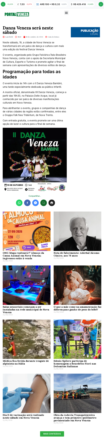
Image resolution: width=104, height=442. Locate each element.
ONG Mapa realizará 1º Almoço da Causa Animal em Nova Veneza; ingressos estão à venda (23, 255)
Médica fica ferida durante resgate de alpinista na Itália (26, 362)
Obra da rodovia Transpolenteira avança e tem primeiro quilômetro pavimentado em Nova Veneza (75, 417)
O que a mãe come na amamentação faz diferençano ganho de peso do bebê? (77, 308)
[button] (66, 12)
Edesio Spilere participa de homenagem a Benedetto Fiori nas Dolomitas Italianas (75, 363)
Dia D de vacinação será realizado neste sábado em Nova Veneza (23, 416)
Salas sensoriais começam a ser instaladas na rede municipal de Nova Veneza (26, 309)
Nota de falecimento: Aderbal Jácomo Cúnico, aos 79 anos (76, 254)
